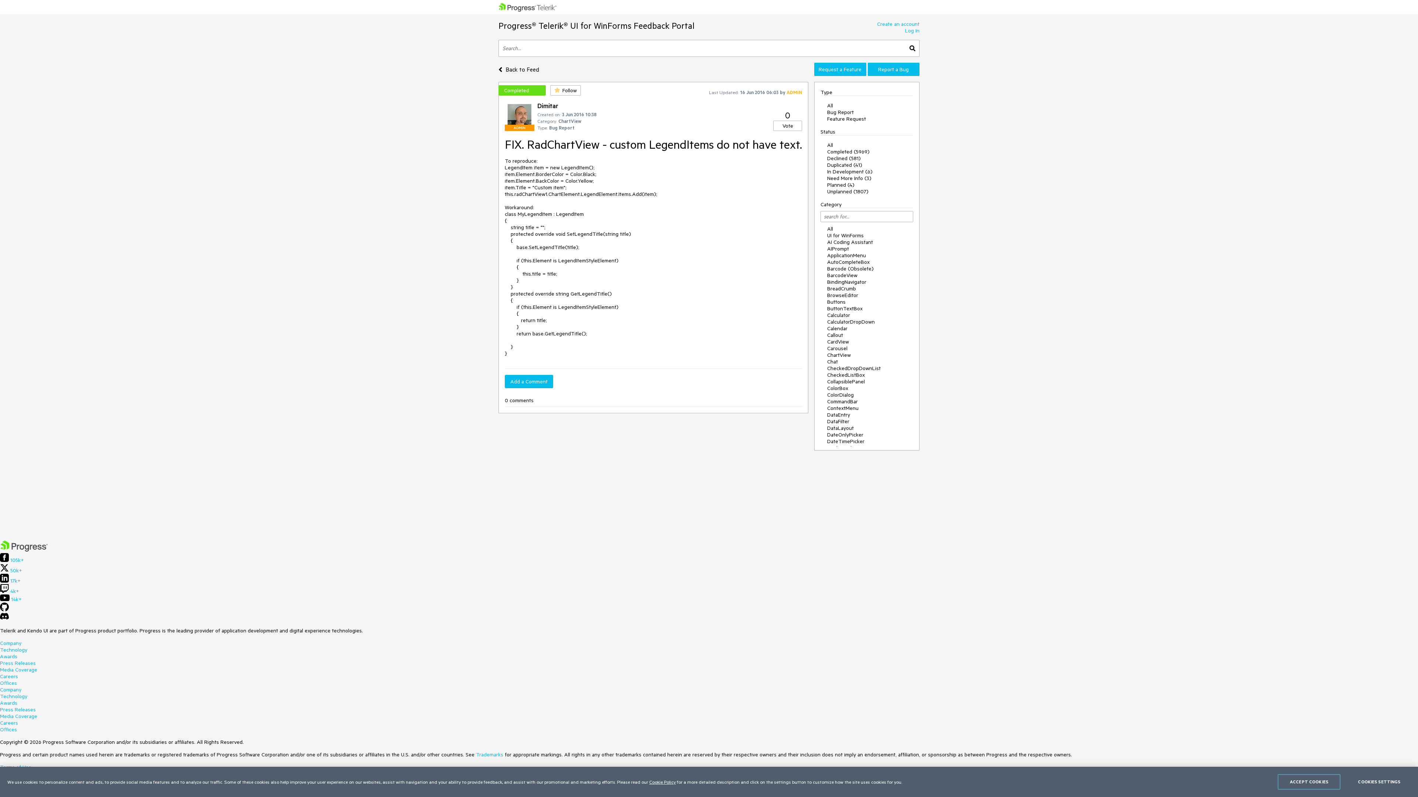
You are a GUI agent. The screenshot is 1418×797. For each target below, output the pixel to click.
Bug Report (840, 112)
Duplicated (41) (844, 165)
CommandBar (842, 401)
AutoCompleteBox (848, 262)
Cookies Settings (1379, 781)
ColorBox (837, 388)
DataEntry (838, 414)
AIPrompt (838, 248)
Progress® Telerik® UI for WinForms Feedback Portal (597, 25)
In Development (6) (850, 171)
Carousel (837, 348)
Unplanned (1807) (848, 191)
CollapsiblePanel (846, 381)
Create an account (898, 24)
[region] (709, 782)
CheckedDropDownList (854, 368)
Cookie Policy (662, 782)
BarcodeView (842, 275)
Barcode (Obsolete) (850, 268)
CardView (838, 341)
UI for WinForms (845, 235)
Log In (912, 30)
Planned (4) (840, 185)
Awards (8, 656)
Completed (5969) (848, 151)
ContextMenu (843, 408)
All (830, 105)
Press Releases (18, 663)
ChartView (839, 355)
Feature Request (846, 118)
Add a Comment (529, 381)
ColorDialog (840, 394)
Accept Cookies (1309, 781)
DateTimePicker (845, 441)
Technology (13, 649)
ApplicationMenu (846, 255)
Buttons (836, 302)
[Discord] (4, 618)
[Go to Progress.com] (24, 549)
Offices (8, 683)
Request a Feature (840, 69)
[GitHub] (4, 609)
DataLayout (840, 428)
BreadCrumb (841, 288)
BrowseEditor (842, 295)
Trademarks (489, 754)
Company (10, 643)
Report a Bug (893, 69)
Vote (787, 126)
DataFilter (838, 421)
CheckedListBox (846, 375)
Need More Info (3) (849, 178)
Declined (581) (844, 158)
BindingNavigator (846, 282)
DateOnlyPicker (845, 434)
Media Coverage (18, 669)
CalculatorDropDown (851, 321)
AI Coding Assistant (850, 242)
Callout (835, 335)
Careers (9, 676)
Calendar (837, 328)
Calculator (838, 315)
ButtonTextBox (845, 308)
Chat (832, 361)
